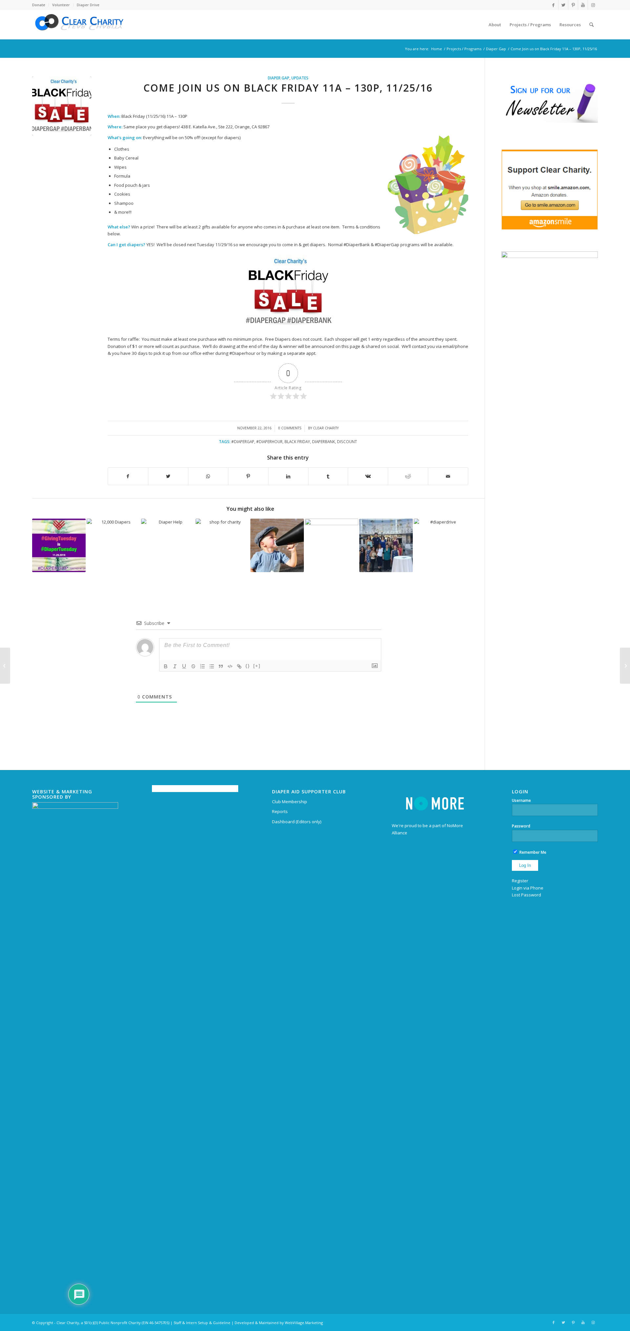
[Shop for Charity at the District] (222, 545)
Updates (299, 77)
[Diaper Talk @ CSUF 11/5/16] (625, 666)
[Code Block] (230, 666)
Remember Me (532, 852)
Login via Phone (527, 888)
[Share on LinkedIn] (288, 476)
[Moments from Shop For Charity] (386, 545)
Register (520, 881)
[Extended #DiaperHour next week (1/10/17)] (331, 545)
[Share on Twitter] (168, 476)
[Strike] (193, 666)
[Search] (591, 24)
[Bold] (165, 666)
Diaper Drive (88, 4)
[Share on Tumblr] (328, 476)
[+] (257, 665)
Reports (280, 811)
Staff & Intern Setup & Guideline (202, 1322)
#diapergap (242, 441)
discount (347, 441)
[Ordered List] (202, 666)
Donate (38, 4)
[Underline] (184, 666)
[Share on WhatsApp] (208, 476)
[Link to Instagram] (593, 5)
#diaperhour (269, 441)
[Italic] (174, 666)
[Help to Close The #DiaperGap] (277, 545)
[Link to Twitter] (563, 5)
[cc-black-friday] (61, 106)
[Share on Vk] (368, 476)
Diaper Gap (278, 77)
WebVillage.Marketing (304, 1322)
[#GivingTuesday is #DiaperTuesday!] (59, 545)
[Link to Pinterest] (573, 5)
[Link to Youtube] (583, 5)
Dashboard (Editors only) (296, 822)
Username (521, 800)
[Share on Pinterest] (248, 476)
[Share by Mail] (448, 476)
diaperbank (323, 441)
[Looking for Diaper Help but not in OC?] (168, 545)
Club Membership (289, 802)
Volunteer (61, 4)
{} (247, 665)
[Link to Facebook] (553, 5)
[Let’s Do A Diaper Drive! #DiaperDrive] (440, 545)
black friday (297, 441)
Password (521, 826)
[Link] (239, 666)
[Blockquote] (220, 666)
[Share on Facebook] (128, 476)
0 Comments (289, 428)
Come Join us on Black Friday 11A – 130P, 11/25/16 (288, 88)
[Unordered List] (211, 666)
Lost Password (526, 895)
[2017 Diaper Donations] (113, 545)
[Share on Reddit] (408, 476)
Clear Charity (326, 428)
